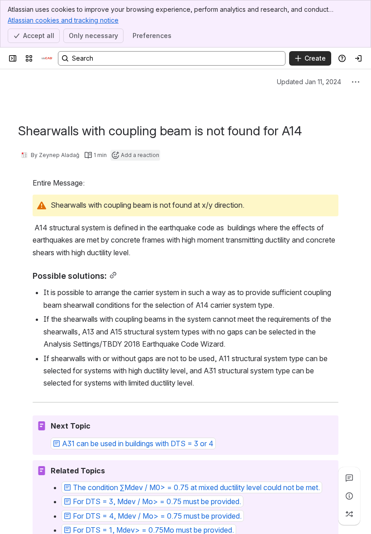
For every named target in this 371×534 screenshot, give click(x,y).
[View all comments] (349, 478)
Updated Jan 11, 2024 (309, 82)
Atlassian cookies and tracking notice (63, 20)
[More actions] (355, 82)
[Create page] (349, 514)
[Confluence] (47, 58)
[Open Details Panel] (349, 496)
